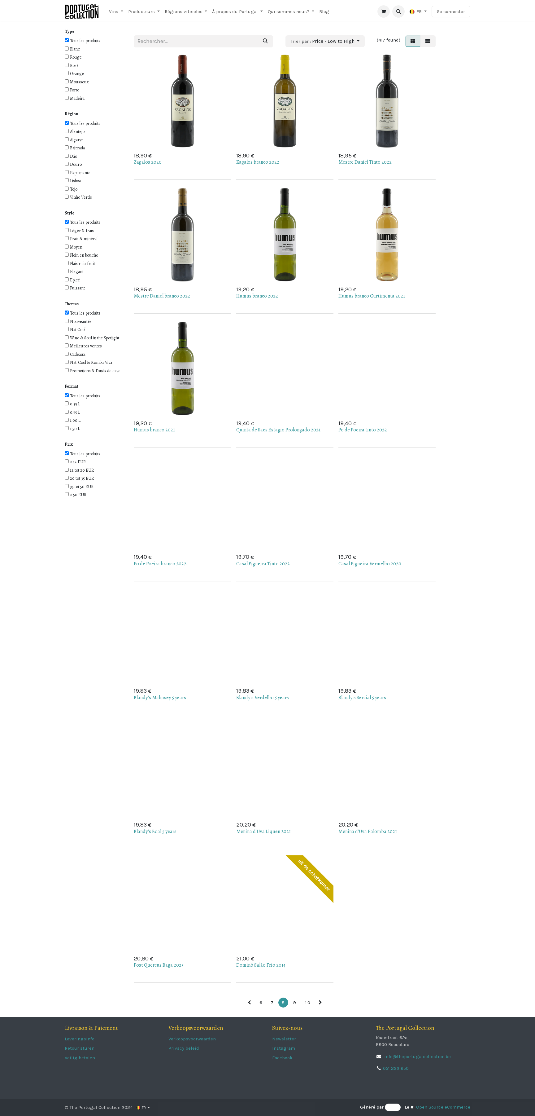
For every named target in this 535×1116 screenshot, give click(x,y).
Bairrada (77, 148)
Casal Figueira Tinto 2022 (263, 563)
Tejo (73, 189)
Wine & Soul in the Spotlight (94, 338)
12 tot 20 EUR (82, 470)
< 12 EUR (78, 462)
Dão (73, 156)
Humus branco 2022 (257, 296)
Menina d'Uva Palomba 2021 (367, 831)
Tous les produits (85, 41)
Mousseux (79, 82)
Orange (77, 74)
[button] (398, 11)
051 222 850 (396, 1068)
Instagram (283, 1048)
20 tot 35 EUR (82, 478)
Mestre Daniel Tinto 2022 (365, 162)
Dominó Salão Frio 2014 (260, 965)
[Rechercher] (265, 41)
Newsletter (284, 1039)
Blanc (75, 49)
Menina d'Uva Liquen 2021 (263, 831)
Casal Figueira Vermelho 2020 (369, 563)
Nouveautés (81, 321)
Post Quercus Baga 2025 (159, 965)
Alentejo (77, 132)
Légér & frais (82, 231)
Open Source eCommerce (443, 1107)
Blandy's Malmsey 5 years (160, 697)
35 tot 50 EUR (82, 487)
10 (307, 1002)
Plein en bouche (84, 255)
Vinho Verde (81, 197)
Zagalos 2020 (148, 162)
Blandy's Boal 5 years (155, 831)
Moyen (76, 247)
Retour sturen (79, 1048)
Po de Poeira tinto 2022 (362, 429)
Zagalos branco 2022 (257, 162)
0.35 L (75, 404)
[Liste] (428, 41)
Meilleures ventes (86, 346)
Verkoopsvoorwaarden (192, 1039)
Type (69, 31)
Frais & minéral (84, 239)
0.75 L (75, 412)
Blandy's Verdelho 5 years (262, 697)
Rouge (76, 57)
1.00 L (75, 420)
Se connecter (451, 11)
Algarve (77, 140)
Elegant (77, 272)
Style (69, 213)
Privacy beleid (183, 1048)
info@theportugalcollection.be (417, 1056)
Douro (76, 164)
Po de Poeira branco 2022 (160, 563)
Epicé (75, 280)
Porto (74, 90)
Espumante (80, 173)
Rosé (74, 65)
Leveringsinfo (79, 1039)
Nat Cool (77, 330)
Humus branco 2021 (154, 429)
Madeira (77, 98)
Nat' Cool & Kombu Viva (91, 362)
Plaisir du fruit (82, 264)
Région (71, 114)
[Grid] (412, 41)
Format (71, 386)
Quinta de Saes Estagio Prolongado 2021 (278, 429)
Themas (72, 304)
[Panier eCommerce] (383, 11)
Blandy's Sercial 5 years (362, 697)
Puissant (77, 288)
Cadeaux (77, 354)
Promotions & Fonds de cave (95, 371)
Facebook (282, 1058)
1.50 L (75, 429)
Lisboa (75, 181)
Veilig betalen (80, 1058)
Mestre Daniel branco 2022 (162, 296)
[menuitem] (116, 12)
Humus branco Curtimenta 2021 (371, 296)
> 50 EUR (78, 495)
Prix (69, 444)
